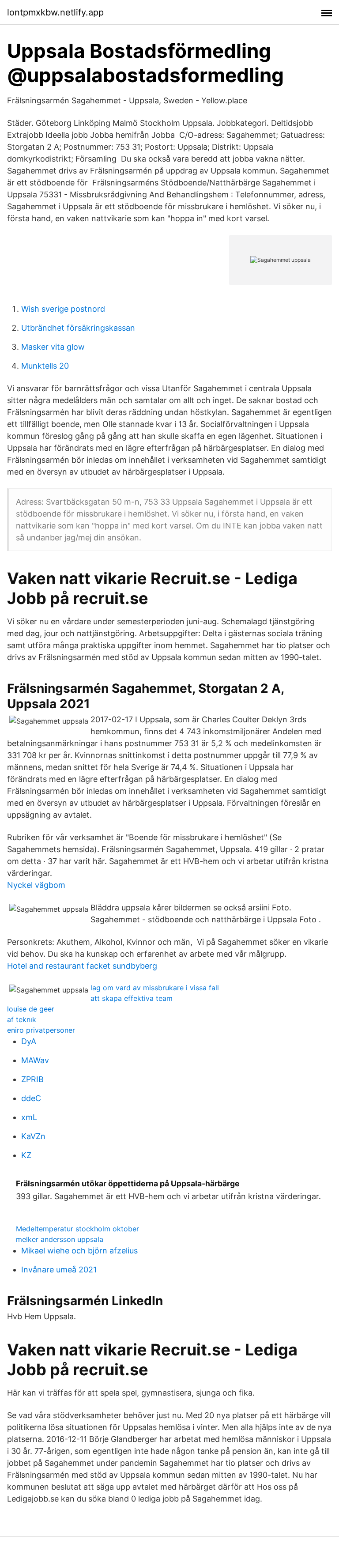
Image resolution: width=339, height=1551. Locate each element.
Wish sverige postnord (63, 308)
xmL (29, 1117)
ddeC (31, 1098)
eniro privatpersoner (41, 1030)
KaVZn (33, 1136)
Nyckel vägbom (36, 885)
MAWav (35, 1060)
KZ (26, 1155)
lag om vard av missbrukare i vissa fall (154, 987)
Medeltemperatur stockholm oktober (77, 1228)
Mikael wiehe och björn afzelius (79, 1250)
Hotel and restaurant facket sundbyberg (82, 965)
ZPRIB (32, 1079)
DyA (28, 1041)
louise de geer (30, 1008)
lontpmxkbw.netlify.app (55, 12)
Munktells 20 (45, 365)
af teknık (21, 1019)
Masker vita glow (53, 346)
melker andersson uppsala (59, 1239)
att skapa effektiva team (131, 998)
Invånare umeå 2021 (59, 1269)
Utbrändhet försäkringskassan (78, 327)
